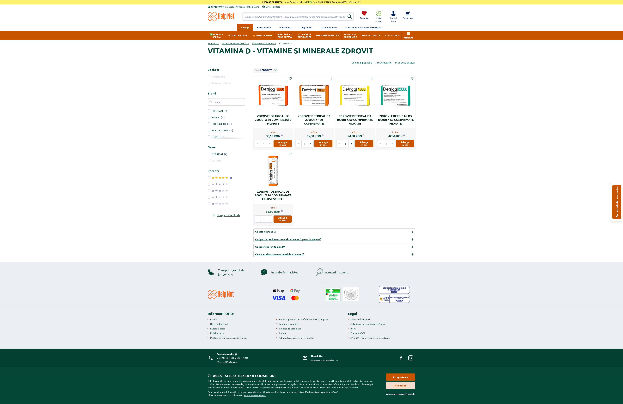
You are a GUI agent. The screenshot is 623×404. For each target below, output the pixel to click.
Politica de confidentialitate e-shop (228, 337)
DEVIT (215, 136)
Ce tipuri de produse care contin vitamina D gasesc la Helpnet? (288, 239)
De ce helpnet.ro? (219, 323)
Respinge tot (400, 385)
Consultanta (264, 27)
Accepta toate (400, 377)
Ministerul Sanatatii (360, 319)
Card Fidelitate (329, 27)
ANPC (353, 328)
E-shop (245, 27)
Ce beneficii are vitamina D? (270, 246)
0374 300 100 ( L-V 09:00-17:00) (233, 358)
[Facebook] (401, 357)
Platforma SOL (357, 333)
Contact (214, 319)
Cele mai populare (361, 62)
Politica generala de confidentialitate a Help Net (304, 319)
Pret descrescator (405, 62)
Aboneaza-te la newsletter (323, 360)
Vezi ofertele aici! (352, 2)
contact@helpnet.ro (228, 361)
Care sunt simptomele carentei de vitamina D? (279, 254)
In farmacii (285, 27)
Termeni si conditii (288, 323)
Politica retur (217, 333)
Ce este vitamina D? (265, 231)
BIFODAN (217, 110)
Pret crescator (384, 62)
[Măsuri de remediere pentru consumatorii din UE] (394, 290)
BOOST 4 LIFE (220, 130)
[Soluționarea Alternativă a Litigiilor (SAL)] (394, 299)
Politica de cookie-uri (290, 328)
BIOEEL (216, 117)
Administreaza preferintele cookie (296, 337)
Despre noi (306, 27)
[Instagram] (410, 357)
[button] (393, 16)
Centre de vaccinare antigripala (364, 27)
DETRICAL (217, 154)
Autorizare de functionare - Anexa (367, 323)
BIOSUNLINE (219, 123)
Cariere (283, 333)
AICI (336, 392)
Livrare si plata (217, 328)
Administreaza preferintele (400, 393)
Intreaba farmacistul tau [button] (616, 199)
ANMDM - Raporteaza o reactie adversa (370, 337)
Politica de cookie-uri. (255, 395)
